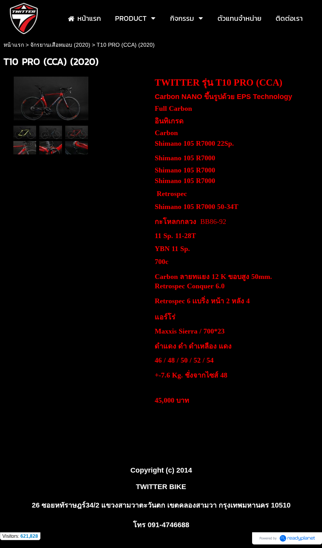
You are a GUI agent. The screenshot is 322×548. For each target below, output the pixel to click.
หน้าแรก (14, 45)
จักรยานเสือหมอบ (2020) (60, 45)
